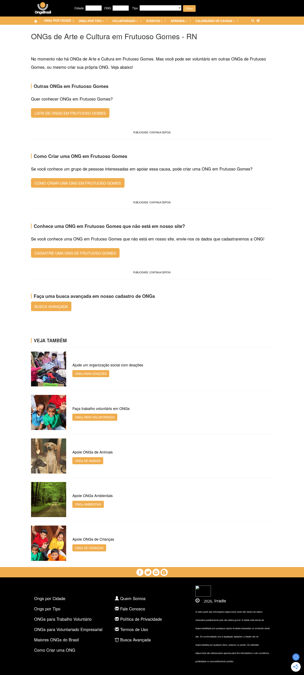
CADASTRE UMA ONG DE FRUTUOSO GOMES (75, 253)
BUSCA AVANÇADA (51, 306)
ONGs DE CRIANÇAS (89, 548)
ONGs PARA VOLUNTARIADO (95, 417)
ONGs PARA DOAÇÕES (91, 374)
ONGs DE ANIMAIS (88, 461)
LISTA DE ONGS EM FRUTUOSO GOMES (70, 113)
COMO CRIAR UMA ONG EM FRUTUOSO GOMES (78, 183)
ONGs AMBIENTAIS (88, 504)
